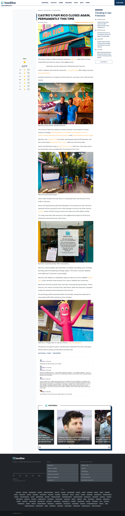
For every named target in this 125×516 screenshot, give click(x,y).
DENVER (77, 494)
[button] (40, 447)
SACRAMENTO (59, 503)
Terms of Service (85, 477)
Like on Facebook (52, 471)
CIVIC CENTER (43, 494)
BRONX (101, 492)
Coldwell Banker (56, 132)
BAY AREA (63, 492)
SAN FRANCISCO (32, 492)
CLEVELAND (50, 494)
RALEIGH (34, 503)
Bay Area (40, 10)
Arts (81, 2)
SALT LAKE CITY (67, 503)
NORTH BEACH (57, 501)
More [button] (88, 2)
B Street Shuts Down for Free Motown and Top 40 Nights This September (104, 34)
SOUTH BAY (18, 492)
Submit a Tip (84, 465)
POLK (101, 501)
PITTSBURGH (95, 501)
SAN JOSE (25, 492)
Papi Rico (74, 59)
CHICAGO (29, 494)
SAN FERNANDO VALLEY (92, 503)
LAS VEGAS (33, 499)
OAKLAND (40, 492)
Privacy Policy (85, 474)
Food (76, 2)
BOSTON (96, 492)
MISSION (18, 501)
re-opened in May (72, 70)
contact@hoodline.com (19, 480)
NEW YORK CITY (41, 501)
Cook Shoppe (75, 132)
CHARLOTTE (22, 494)
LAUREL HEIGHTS (42, 499)
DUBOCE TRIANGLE (107, 494)
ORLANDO (73, 501)
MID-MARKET (91, 499)
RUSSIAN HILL (51, 503)
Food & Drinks (56, 10)
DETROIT (83, 494)
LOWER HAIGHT (58, 499)
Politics (54, 2)
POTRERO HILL (21, 503)
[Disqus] (65, 377)
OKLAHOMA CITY (65, 501)
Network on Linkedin (53, 474)
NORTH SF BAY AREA (48, 492)
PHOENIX (88, 501)
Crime (61, 2)
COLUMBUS (57, 494)
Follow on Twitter (52, 468)
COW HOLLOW (65, 494)
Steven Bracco (42, 22)
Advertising (84, 471)
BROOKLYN (107, 492)
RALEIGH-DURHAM (42, 503)
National (45, 2)
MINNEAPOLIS (106, 499)
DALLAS (71, 494)
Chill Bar (41, 211)
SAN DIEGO (82, 503)
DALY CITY (57, 492)
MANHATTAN (67, 499)
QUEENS (28, 503)
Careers (83, 468)
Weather (68, 2)
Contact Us (51, 480)
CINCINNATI (35, 494)
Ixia (68, 135)
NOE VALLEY (49, 501)
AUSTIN (83, 492)
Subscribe (119, 2)
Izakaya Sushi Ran (49, 135)
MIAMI (84, 499)
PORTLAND (106, 501)
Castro (49, 353)
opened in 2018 (53, 139)
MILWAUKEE (98, 499)
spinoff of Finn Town (65, 146)
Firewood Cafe (61, 135)
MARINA (73, 499)
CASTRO (16, 494)
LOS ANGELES (50, 499)
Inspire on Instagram (53, 477)
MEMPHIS (79, 499)
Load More (103, 62)
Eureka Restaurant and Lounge (82, 135)
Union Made (66, 132)
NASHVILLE (24, 501)
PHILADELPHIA (81, 501)
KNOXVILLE (27, 499)
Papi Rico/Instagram (75, 343)
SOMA (106, 503)
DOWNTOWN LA (97, 494)
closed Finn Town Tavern (59, 142)
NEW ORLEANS (32, 501)
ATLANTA (78, 492)
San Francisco (48, 10)
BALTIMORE (89, 492)
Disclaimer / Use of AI (87, 480)
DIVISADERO (89, 494)
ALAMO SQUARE (70, 492)
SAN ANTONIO (75, 503)
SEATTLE (101, 503)
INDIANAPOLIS (19, 499)
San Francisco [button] (6, 5)
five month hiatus (44, 73)
